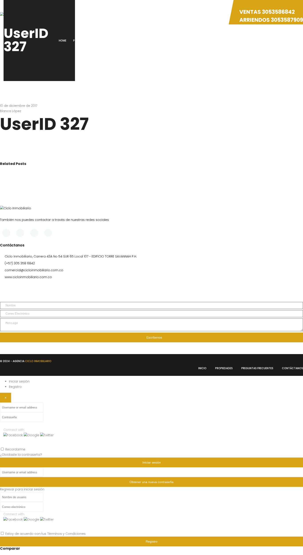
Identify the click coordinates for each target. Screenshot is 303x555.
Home (62, 40)
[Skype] (34, 233)
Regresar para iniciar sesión (22, 489)
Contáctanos (292, 368)
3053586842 (278, 12)
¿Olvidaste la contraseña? (21, 454)
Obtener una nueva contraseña (151, 482)
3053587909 (287, 20)
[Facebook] (6, 233)
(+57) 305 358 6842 (20, 263)
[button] (13, 435)
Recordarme (15, 449)
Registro (15, 387)
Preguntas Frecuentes (257, 368)
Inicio (202, 368)
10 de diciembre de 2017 (18, 105)
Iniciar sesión (19, 381)
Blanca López (10, 111)
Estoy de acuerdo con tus (45, 533)
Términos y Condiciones (66, 533)
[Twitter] (20, 233)
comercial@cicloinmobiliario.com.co (34, 270)
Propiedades (224, 368)
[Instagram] (48, 233)
